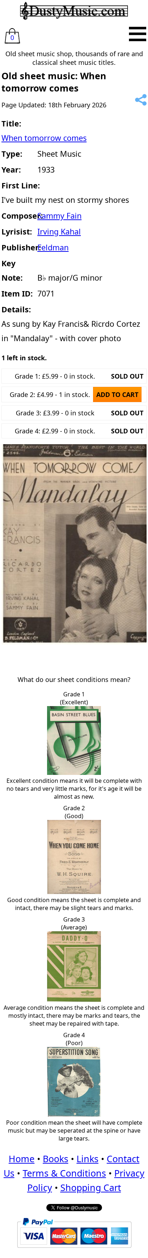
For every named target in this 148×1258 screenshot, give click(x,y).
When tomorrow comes (44, 138)
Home (21, 1158)
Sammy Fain (59, 215)
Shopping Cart (90, 1187)
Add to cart (117, 394)
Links (87, 1158)
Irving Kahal (59, 231)
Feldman (53, 247)
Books (55, 1158)
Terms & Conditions (64, 1173)
